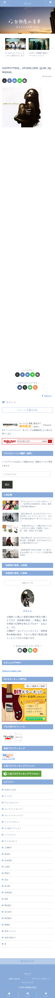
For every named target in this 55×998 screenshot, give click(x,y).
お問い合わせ (14, 979)
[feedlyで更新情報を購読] (30, 387)
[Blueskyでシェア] (33, 789)
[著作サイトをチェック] (19, 387)
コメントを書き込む (27, 410)
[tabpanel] (15, 47)
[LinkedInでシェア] (33, 803)
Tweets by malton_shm (11, 671)
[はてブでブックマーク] (14, 80)
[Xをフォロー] (25, 387)
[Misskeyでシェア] (45, 789)
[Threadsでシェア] (21, 796)
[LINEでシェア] (19, 80)
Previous (2, 48)
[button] (24, 80)
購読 (7, 484)
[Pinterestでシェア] (21, 803)
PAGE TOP (28, 961)
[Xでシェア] (4, 80)
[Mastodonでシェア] (21, 789)
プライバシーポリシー (40, 979)
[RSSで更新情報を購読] (35, 387)
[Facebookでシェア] (9, 80)
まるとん (27, 610)
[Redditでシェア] (33, 796)
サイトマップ (27, 983)
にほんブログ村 (8, 759)
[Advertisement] (27, 250)
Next (53, 48)
